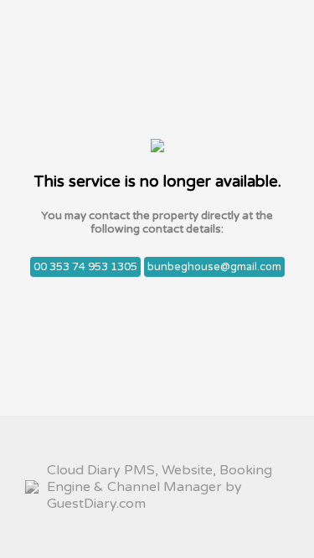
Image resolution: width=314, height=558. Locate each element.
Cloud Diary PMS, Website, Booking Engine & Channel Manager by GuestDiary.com (159, 487)
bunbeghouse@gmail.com (214, 267)
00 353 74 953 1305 (85, 267)
